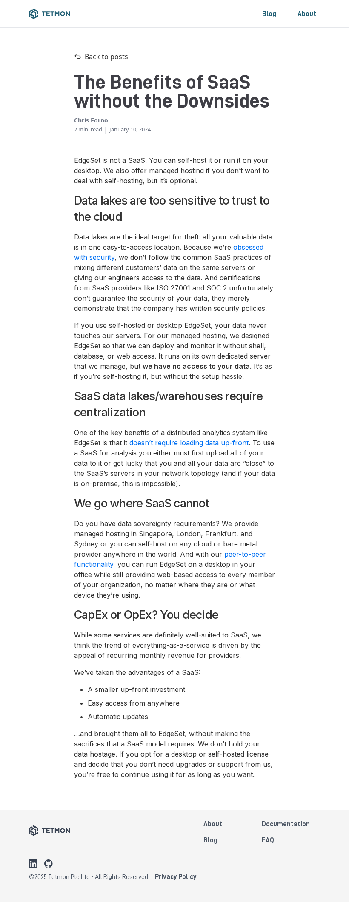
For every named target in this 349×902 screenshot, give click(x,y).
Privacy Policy (176, 876)
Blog (269, 13)
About (307, 13)
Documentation (286, 823)
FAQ (268, 840)
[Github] (48, 863)
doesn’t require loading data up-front (189, 442)
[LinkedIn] (33, 863)
